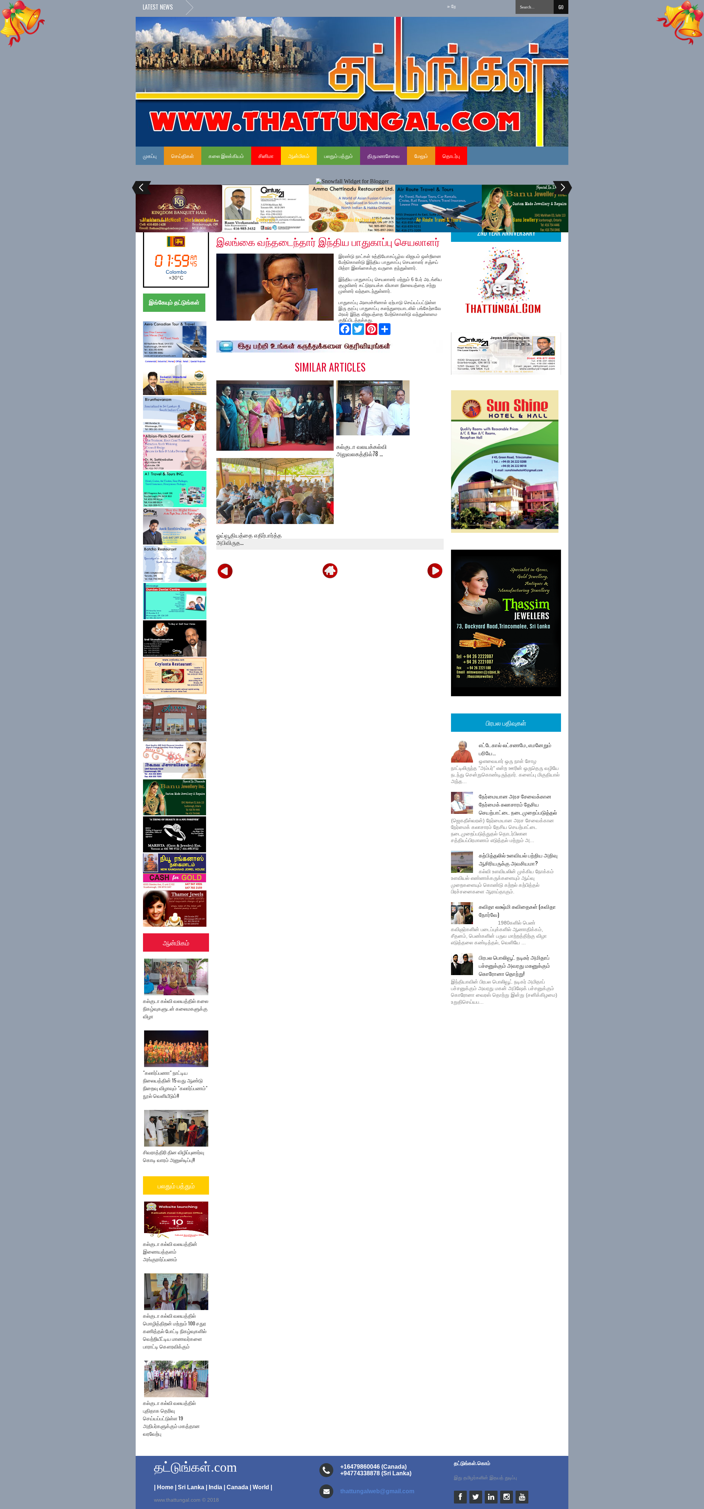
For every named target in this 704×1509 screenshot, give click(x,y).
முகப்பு (150, 155)
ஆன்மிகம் (298, 155)
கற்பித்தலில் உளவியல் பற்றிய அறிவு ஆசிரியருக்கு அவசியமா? (518, 859)
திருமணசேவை (383, 155)
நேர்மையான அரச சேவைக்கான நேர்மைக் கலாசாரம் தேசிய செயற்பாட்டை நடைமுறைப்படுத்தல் (518, 804)
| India (214, 1487)
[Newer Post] (225, 570)
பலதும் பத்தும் (338, 155)
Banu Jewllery (525, 219)
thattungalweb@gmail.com (377, 1491)
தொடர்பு (451, 155)
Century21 (265, 219)
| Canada (236, 1487)
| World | (261, 1487)
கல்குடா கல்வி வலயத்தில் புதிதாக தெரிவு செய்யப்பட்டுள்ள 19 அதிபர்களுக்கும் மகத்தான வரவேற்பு (171, 1418)
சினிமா (266, 155)
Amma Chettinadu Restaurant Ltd (352, 219)
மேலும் (421, 155)
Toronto (176, 272)
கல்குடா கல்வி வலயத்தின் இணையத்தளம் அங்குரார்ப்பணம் (170, 1251)
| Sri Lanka (189, 1487)
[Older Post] (435, 570)
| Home (163, 1487)
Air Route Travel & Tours (438, 219)
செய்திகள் (182, 155)
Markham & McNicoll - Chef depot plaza (179, 219)
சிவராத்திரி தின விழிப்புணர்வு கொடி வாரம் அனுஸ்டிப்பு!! (173, 1155)
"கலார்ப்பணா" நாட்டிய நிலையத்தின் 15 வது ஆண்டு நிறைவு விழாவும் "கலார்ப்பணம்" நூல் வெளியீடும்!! (175, 1084)
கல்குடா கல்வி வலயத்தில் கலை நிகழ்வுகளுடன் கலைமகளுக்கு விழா (175, 1008)
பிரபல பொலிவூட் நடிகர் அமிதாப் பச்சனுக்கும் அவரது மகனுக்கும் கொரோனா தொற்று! (514, 965)
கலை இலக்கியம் (226, 155)
